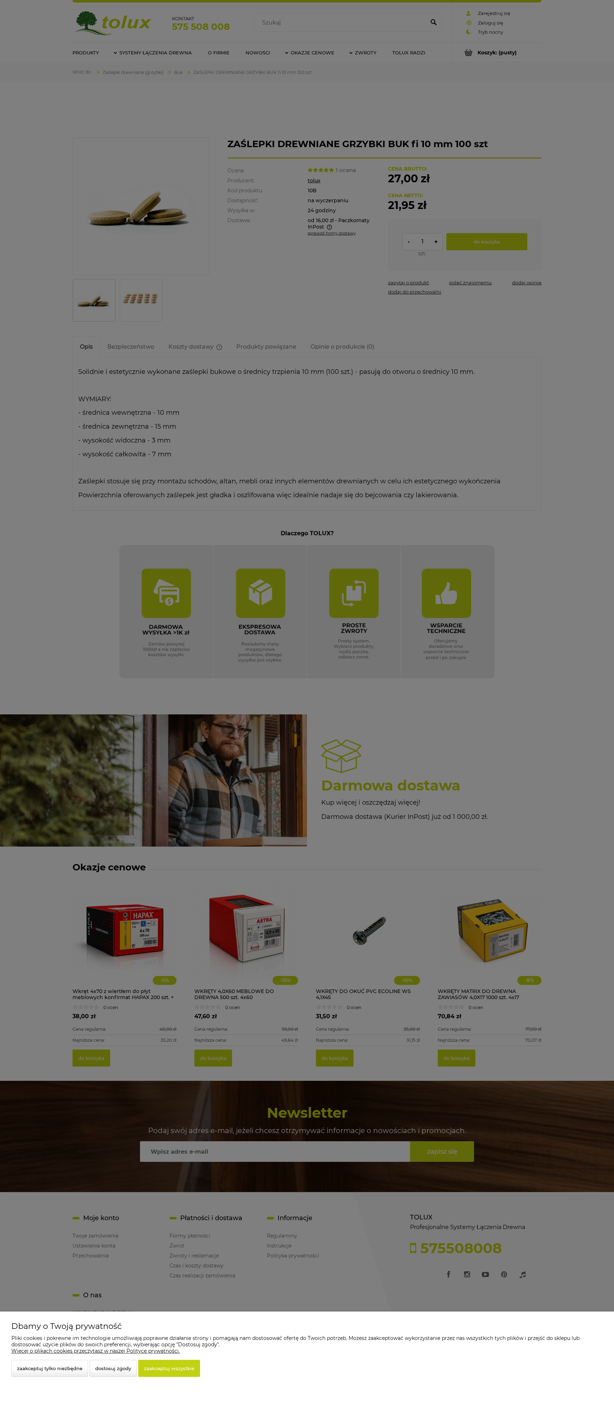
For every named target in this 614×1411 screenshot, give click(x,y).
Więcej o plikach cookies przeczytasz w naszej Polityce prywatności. (95, 1351)
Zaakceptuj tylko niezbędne (49, 1368)
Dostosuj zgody (113, 1368)
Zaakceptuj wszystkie (169, 1368)
